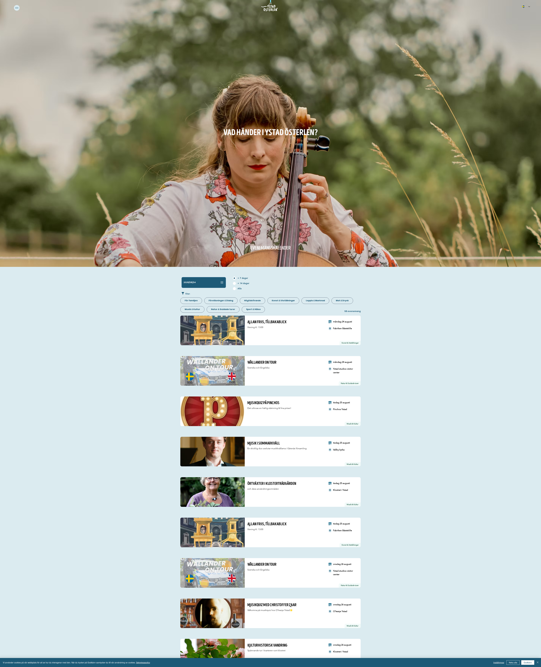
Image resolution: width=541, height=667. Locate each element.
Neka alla (513, 662)
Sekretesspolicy (143, 662)
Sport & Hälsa (253, 309)
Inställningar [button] (498, 662)
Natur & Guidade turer (223, 309)
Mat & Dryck (342, 300)
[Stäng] (537, 662)
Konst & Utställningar (283, 300)
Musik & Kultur (192, 309)
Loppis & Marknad (315, 300)
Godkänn (528, 662)
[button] (17, 8)
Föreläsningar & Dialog (221, 300)
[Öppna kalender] (222, 282)
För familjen (191, 300)
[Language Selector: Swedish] (526, 6)
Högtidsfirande (252, 300)
